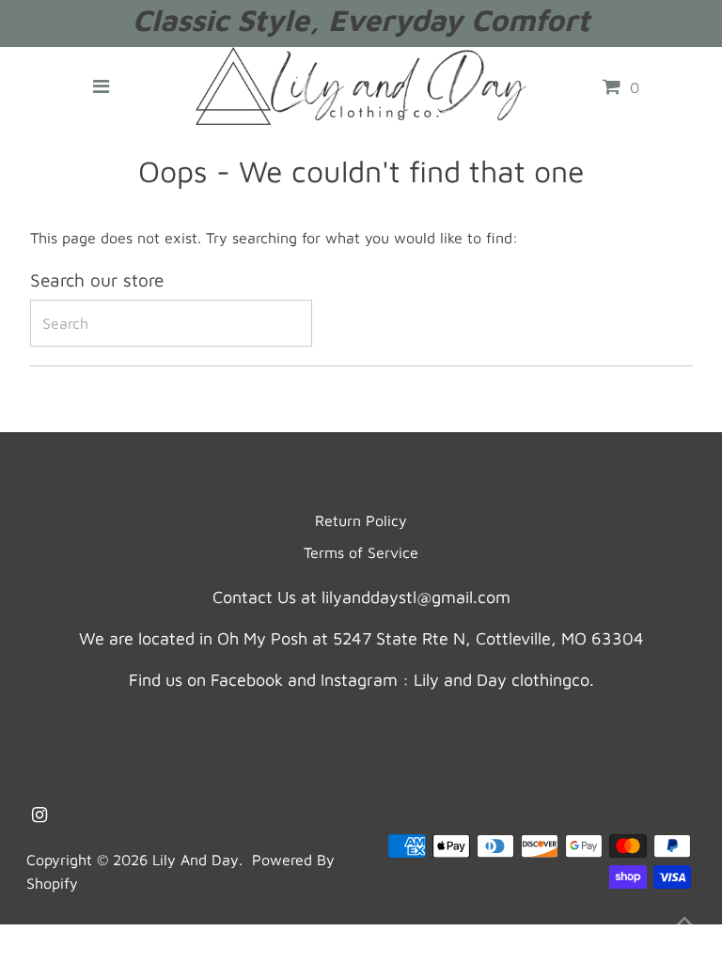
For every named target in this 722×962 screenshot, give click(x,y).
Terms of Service (361, 552)
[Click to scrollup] (684, 924)
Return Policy (361, 520)
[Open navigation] (101, 86)
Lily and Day (195, 859)
